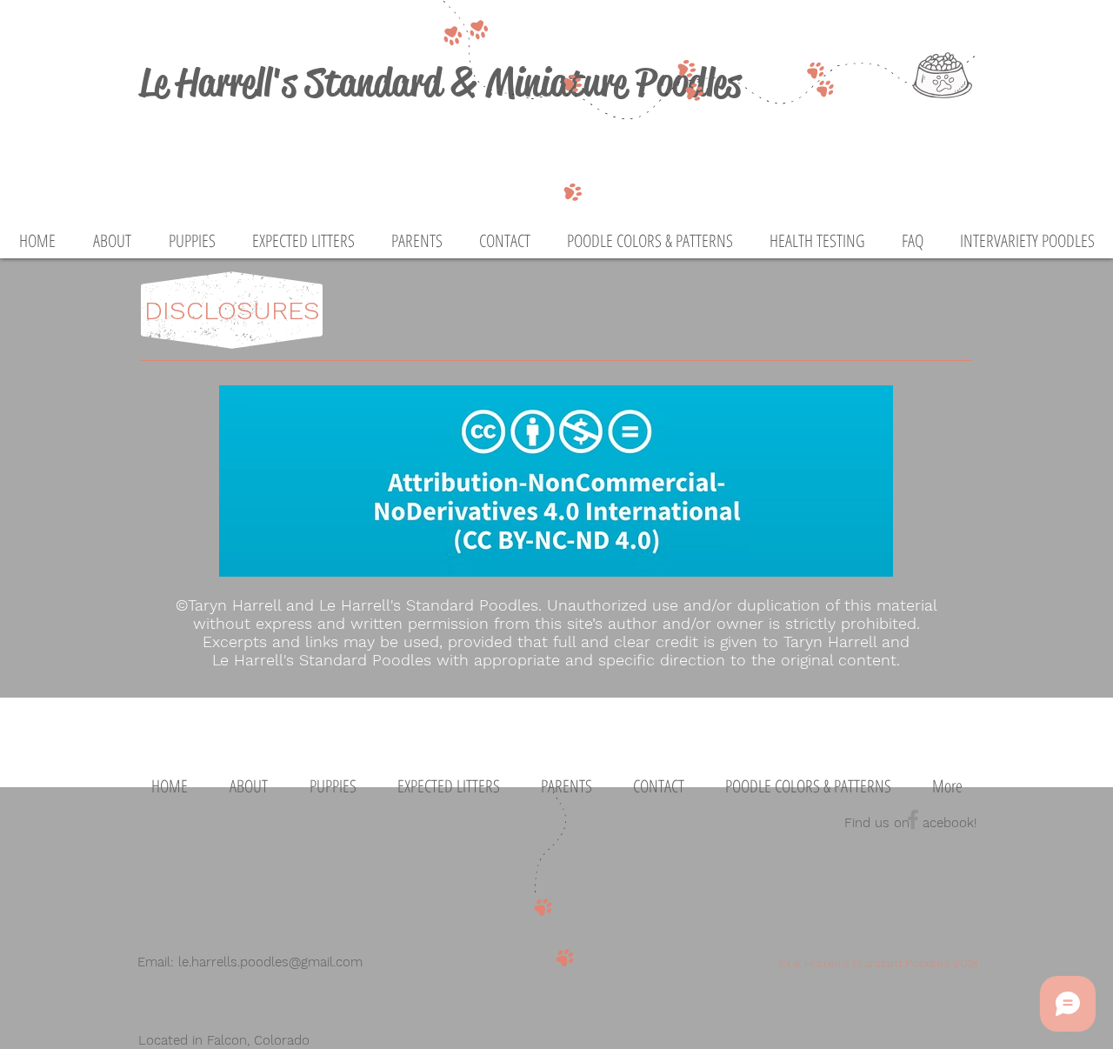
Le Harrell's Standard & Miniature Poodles (440, 82)
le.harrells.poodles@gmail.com (270, 962)
